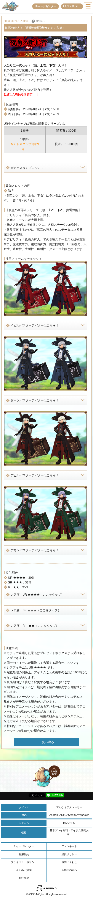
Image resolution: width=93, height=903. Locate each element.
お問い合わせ (69, 862)
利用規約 (24, 854)
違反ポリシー (69, 854)
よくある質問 (24, 870)
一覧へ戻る (46, 742)
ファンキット (69, 846)
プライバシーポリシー (24, 862)
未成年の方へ (69, 870)
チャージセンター (45, 6)
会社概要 (24, 878)
